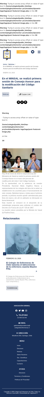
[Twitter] (19, 310)
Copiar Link (25, 94)
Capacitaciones (22, 360)
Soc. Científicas (22, 357)
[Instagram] (26, 310)
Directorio (20, 348)
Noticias (11, 64)
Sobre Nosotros (22, 354)
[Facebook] (16, 310)
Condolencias (12, 288)
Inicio (5, 64)
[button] (18, 102)
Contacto (20, 363)
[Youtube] (23, 310)
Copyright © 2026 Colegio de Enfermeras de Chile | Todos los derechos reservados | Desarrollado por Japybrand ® (22, 392)
